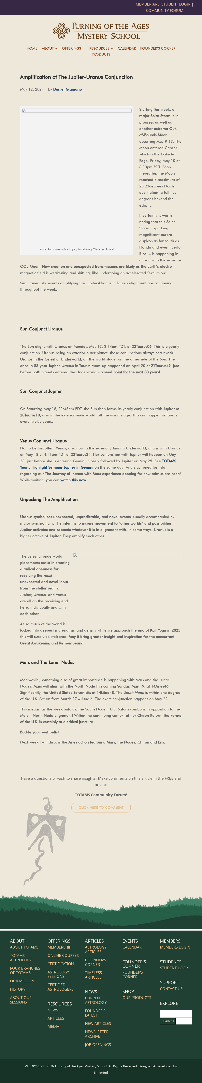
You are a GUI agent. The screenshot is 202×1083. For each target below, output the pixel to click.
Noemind (101, 1073)
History (17, 989)
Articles (56, 1018)
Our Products (137, 997)
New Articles (98, 1023)
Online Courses (63, 955)
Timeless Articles (93, 975)
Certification (61, 963)
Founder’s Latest (95, 1013)
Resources (99, 48)
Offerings (71, 48)
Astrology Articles (96, 949)
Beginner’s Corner (95, 962)
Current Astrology (96, 1000)
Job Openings (98, 1044)
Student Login (174, 967)
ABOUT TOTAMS (24, 947)
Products (101, 54)
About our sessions (21, 1000)
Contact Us (171, 988)
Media (53, 1026)
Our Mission (22, 981)
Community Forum (164, 10)
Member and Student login (164, 4)
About (48, 48)
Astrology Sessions (58, 974)
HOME (32, 48)
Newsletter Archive (96, 1034)
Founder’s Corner (157, 48)
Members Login (175, 947)
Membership (59, 947)
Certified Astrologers (61, 987)
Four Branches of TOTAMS (25, 970)
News (53, 1010)
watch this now (73, 480)
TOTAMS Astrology (21, 958)
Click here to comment (101, 807)
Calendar (127, 48)
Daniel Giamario (67, 89)
